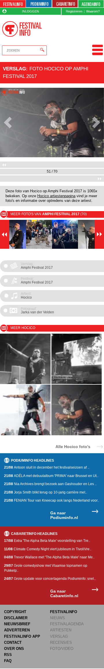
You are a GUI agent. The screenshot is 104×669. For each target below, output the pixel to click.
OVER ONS (14, 648)
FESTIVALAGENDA (67, 624)
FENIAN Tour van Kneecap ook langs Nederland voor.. (51, 500)
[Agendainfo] (91, 4)
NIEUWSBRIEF (17, 624)
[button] (8, 122)
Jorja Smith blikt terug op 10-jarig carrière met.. (45, 492)
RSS (8, 654)
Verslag (14, 69)
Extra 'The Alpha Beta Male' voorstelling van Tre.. (47, 541)
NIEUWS (57, 618)
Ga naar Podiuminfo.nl (64, 515)
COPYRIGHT (15, 612)
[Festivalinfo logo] (22, 29)
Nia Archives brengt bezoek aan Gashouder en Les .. (50, 484)
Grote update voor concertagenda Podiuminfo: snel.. (50, 579)
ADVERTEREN (17, 630)
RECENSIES (61, 642)
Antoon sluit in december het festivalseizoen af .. (46, 467)
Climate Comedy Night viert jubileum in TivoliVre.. (47, 549)
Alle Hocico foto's (72, 446)
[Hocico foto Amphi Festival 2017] (25, 434)
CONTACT (13, 642)
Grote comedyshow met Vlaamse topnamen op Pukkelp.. (45, 568)
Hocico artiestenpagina (56, 196)
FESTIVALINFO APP (22, 636)
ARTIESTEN (60, 630)
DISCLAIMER (15, 618)
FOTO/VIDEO (61, 648)
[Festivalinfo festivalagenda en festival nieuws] (13, 4)
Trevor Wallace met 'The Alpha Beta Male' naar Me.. (49, 557)
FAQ (8, 661)
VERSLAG (59, 636)
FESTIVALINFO (63, 612)
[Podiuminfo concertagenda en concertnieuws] (39, 4)
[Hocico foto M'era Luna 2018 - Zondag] (25, 383)
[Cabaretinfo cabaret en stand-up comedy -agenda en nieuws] (65, 4)
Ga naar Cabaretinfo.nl (64, 593)
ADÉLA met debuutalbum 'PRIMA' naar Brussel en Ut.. (51, 476)
